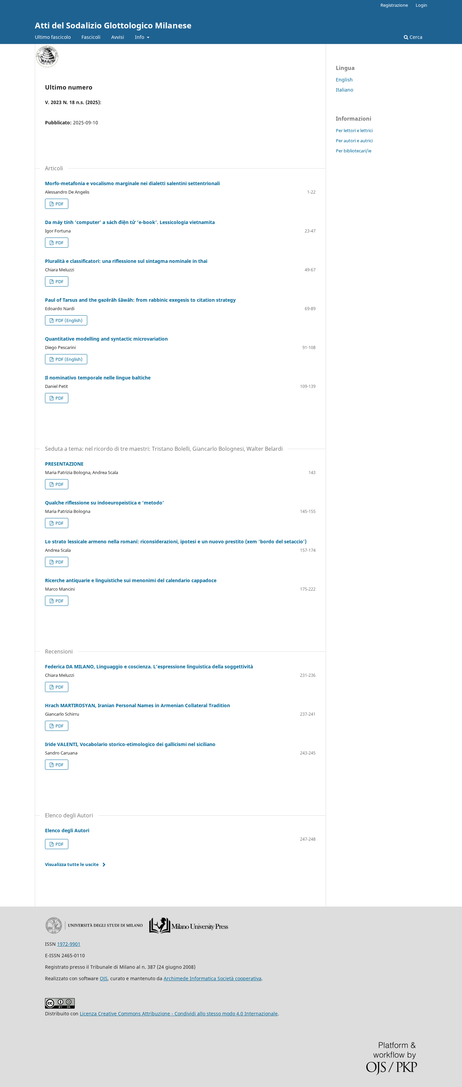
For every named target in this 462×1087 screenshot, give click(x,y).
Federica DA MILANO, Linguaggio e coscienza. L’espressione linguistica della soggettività (149, 666)
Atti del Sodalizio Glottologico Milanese (113, 25)
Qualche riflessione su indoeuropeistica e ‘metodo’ (104, 502)
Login (421, 5)
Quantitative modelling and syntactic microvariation (106, 339)
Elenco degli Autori (67, 830)
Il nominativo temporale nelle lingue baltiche (98, 377)
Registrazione (394, 5)
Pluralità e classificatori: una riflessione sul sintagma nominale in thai (126, 261)
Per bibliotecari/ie (353, 151)
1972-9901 (68, 944)
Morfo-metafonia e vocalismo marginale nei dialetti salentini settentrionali (132, 183)
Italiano (344, 90)
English (344, 79)
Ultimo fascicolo (53, 37)
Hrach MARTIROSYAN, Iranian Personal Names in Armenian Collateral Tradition (137, 705)
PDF (59, 204)
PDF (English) (68, 320)
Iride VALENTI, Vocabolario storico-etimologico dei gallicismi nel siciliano (130, 744)
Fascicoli (91, 37)
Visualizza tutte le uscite (72, 864)
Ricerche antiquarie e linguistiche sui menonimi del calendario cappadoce (130, 580)
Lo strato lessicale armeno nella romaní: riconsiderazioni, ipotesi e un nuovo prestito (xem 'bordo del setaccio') (175, 541)
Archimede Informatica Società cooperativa (212, 978)
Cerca (415, 37)
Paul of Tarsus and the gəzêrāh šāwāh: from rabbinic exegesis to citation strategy (140, 300)
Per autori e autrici (354, 141)
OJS (104, 978)
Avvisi (117, 37)
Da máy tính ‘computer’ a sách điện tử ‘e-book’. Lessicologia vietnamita (130, 222)
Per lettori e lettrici (354, 130)
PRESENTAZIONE (64, 464)
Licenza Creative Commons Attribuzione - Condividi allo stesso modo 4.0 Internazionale (179, 1013)
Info (140, 37)
